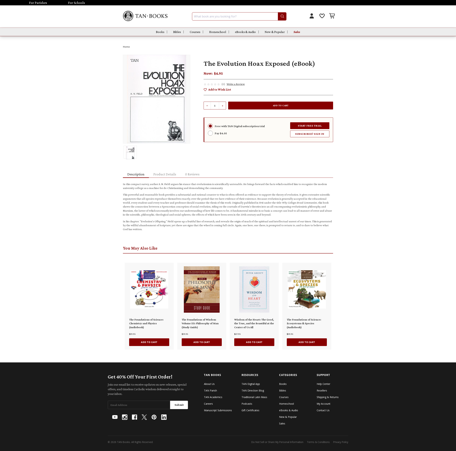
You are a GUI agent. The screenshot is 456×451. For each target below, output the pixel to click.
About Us (209, 384)
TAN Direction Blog (253, 390)
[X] (144, 417)
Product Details (164, 174)
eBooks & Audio (245, 32)
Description (135, 174)
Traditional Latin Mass (254, 397)
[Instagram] (124, 417)
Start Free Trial (310, 125)
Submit (179, 404)
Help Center (323, 384)
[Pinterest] (154, 417)
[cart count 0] (332, 16)
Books (160, 32)
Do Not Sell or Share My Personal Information (277, 442)
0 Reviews (192, 174)
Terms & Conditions (318, 442)
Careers (208, 403)
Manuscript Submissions (218, 410)
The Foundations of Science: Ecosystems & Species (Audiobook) (304, 323)
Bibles (177, 32)
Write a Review (236, 84)
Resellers (322, 390)
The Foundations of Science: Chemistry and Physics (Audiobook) (146, 323)
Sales (297, 32)
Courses (195, 32)
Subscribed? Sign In (309, 133)
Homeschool (217, 32)
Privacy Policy (340, 442)
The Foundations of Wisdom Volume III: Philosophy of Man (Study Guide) (200, 323)
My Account (323, 403)
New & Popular (275, 32)
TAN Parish (210, 390)
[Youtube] (115, 417)
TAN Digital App (251, 384)
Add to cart (149, 342)
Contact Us (323, 410)
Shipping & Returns (328, 397)
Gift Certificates (250, 410)
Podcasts (247, 403)
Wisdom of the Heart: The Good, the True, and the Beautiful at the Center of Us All (254, 323)
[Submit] (282, 16)
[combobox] (239, 16)
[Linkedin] (164, 417)
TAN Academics (213, 397)
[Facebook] (134, 417)
